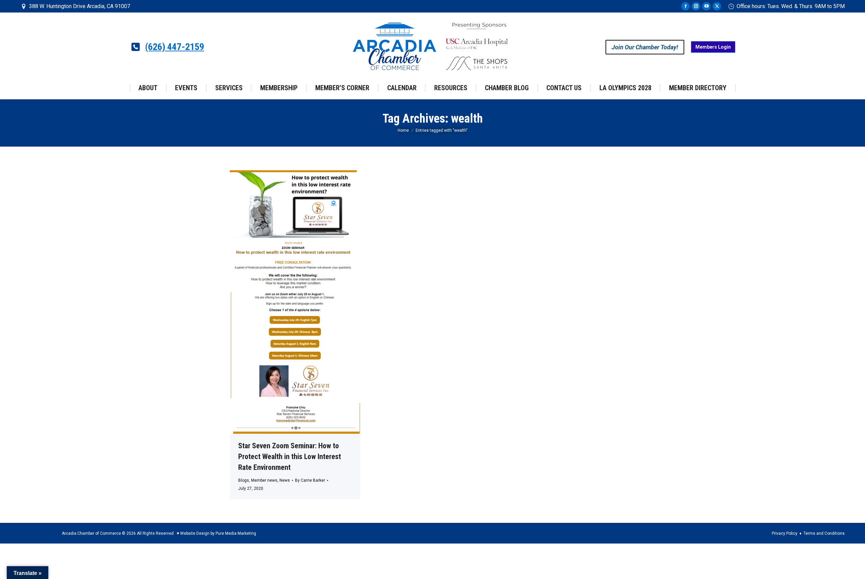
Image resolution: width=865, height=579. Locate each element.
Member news (264, 480)
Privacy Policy (784, 533)
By (310, 480)
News (284, 480)
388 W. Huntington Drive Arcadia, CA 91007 (79, 6)
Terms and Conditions (824, 533)
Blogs (243, 480)
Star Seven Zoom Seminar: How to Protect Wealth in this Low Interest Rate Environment (289, 457)
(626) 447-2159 (174, 47)
